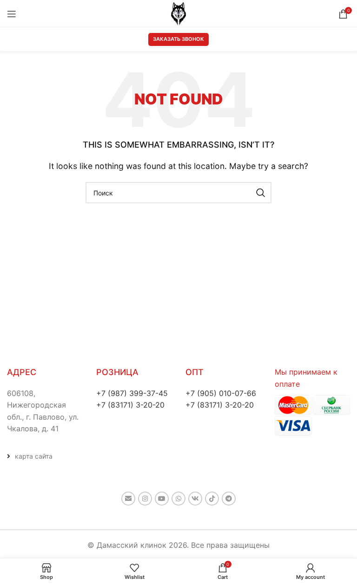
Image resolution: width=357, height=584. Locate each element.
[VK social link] (195, 499)
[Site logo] (178, 13)
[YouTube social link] (162, 499)
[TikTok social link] (212, 499)
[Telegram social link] (229, 499)
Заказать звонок (178, 39)
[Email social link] (128, 499)
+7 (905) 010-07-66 (220, 393)
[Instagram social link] (145, 499)
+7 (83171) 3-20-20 (130, 404)
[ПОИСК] (260, 192)
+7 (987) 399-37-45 (132, 393)
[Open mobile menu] (11, 14)
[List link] (44, 456)
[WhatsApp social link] (178, 499)
